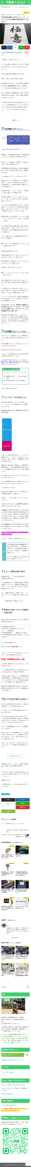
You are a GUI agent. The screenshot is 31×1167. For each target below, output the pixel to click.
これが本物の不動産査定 (8, 1105)
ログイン (16, 823)
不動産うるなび (15, 2)
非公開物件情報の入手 (15, 756)
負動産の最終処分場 (7, 1094)
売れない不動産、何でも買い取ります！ (13, 1085)
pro (7, 925)
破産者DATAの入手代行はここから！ (12, 1060)
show (17, 120)
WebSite (16, 937)
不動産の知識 (6, 794)
